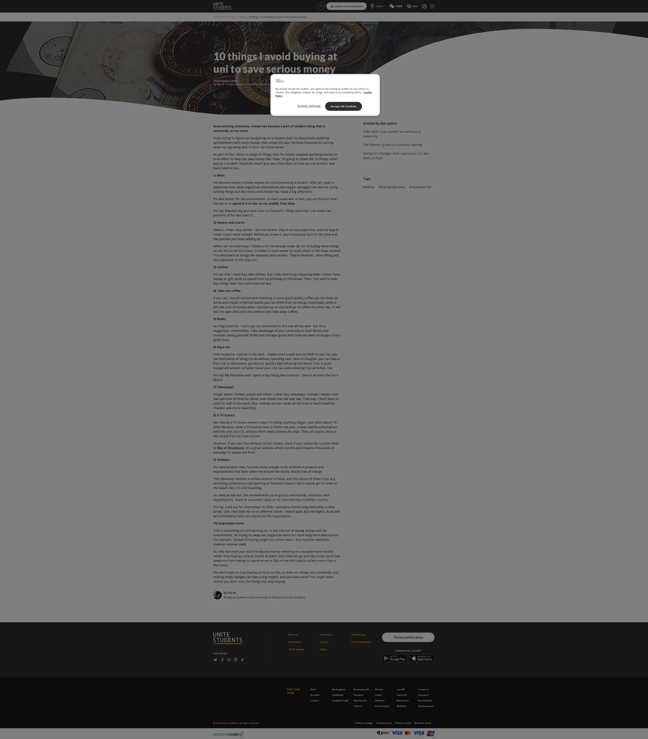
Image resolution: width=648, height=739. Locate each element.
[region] (325, 95)
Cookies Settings (309, 106)
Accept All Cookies (343, 106)
